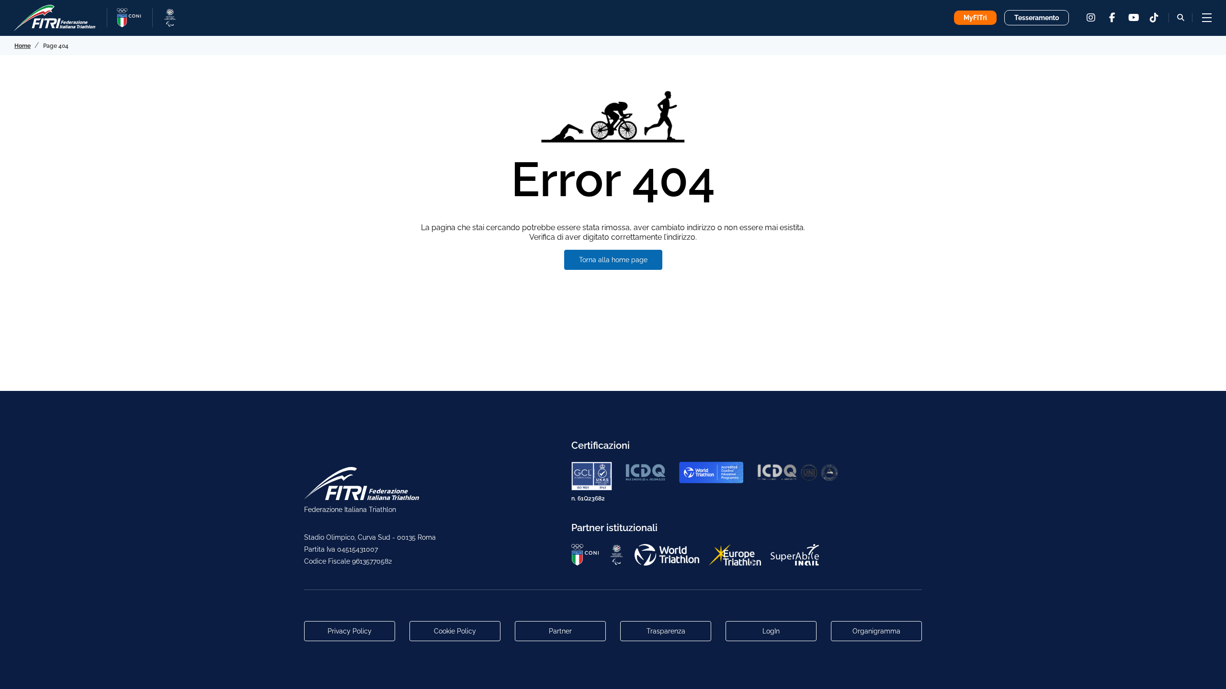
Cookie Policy (455, 631)
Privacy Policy (350, 631)
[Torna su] (1209, 672)
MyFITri (975, 18)
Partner (560, 631)
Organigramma (876, 631)
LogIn (771, 631)
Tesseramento (1036, 18)
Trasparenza (666, 631)
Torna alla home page (613, 260)
